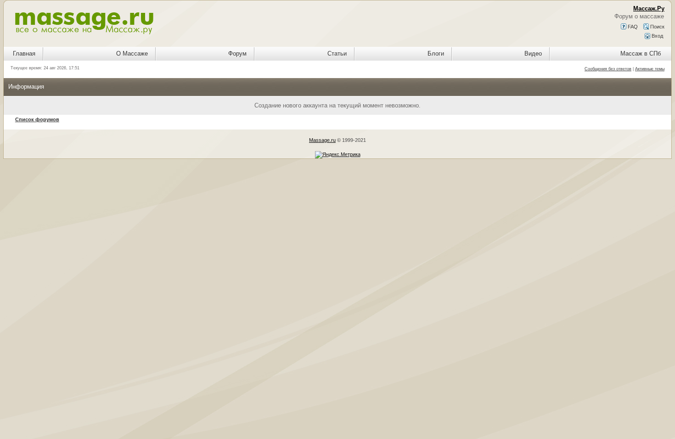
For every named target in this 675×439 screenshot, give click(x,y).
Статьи (337, 53)
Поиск (656, 26)
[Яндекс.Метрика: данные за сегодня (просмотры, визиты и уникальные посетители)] (337, 154)
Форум (237, 53)
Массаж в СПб (640, 53)
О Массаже (132, 53)
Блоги (436, 53)
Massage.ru (322, 140)
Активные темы (649, 69)
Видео (533, 53)
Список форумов (37, 119)
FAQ (632, 26)
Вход (656, 36)
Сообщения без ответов (608, 69)
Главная (24, 53)
